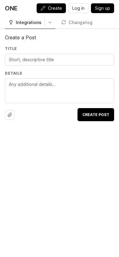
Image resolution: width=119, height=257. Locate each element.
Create (55, 8)
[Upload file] (10, 115)
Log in (78, 8)
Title (11, 48)
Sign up (102, 8)
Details (13, 73)
